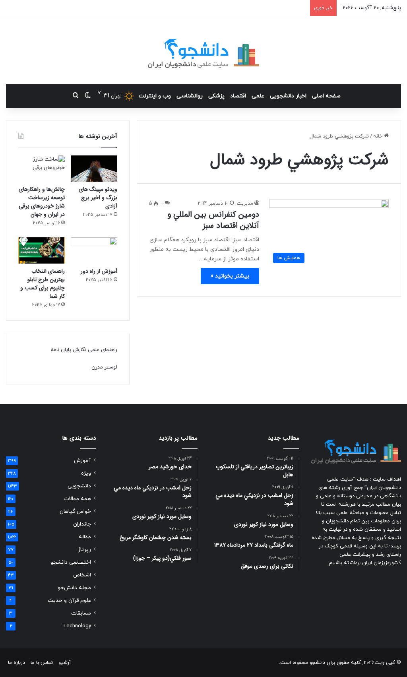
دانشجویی (79, 486)
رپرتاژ (84, 549)
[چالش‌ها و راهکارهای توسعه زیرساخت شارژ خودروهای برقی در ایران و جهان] (41, 168)
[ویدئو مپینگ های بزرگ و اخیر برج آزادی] (94, 168)
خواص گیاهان (75, 511)
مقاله (85, 537)
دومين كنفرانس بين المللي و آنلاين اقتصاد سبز (213, 220)
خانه (378, 136)
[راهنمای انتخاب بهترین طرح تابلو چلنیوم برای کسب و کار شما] (41, 250)
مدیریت (245, 203)
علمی (258, 96)
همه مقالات (77, 498)
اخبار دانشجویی (288, 96)
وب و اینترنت (155, 96)
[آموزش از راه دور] (94, 250)
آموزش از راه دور (99, 271)
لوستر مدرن (104, 367)
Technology (76, 626)
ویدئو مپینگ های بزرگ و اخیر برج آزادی (98, 197)
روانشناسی (189, 96)
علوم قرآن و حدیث (69, 600)
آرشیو (64, 662)
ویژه (86, 473)
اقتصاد (238, 96)
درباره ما (16, 662)
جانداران (82, 524)
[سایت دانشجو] (203, 50)
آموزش (82, 460)
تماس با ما (42, 662)
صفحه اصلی (326, 96)
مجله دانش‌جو (74, 588)
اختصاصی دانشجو (70, 562)
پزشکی (216, 96)
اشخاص (82, 575)
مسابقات (81, 613)
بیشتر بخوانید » (230, 276)
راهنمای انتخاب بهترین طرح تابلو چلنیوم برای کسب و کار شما (42, 284)
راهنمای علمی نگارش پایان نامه (83, 349)
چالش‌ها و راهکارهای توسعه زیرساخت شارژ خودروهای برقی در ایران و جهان (42, 202)
